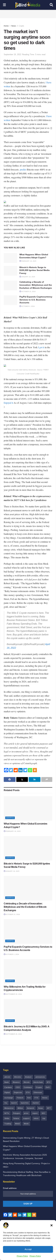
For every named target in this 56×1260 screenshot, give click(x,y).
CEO (18, 1087)
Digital (7, 1092)
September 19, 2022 (12, 54)
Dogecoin (18, 1092)
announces (40, 1077)
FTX (36, 1098)
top (44, 1118)
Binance (16, 1082)
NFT (49, 1108)
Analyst (28, 1077)
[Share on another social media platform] (46, 779)
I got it (41, 347)
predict (23, 169)
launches (25, 1103)
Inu (5, 1103)
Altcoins (17, 1077)
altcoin (7, 1077)
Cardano (8, 1087)
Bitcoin (27, 1082)
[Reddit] (16, 770)
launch (14, 1103)
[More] (35, 770)
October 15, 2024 (28, 291)
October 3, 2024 (28, 306)
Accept (28, 1249)
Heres (44, 1098)
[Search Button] (51, 5)
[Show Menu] (4, 5)
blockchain (38, 1082)
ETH (28, 1092)
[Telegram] (25, 770)
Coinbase (28, 1087)
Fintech (20, 1098)
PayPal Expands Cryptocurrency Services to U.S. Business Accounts (35, 299)
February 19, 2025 (28, 261)
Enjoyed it (8, 402)
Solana (16, 1118)
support (26, 1118)
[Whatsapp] (30, 770)
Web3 (17, 1124)
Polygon (16, 1113)
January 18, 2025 (28, 277)
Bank (6, 1082)
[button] (51, 1225)
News (13, 26)
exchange (8, 1098)
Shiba (6, 1118)
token (36, 1118)
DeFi (48, 1087)
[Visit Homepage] (28, 5)
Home (6, 26)
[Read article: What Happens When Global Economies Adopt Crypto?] (10, 258)
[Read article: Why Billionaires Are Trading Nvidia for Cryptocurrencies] (28, 971)
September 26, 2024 (13, 1034)
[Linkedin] (20, 770)
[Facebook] (6, 770)
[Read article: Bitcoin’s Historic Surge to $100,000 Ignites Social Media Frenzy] (10, 271)
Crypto (21, 26)
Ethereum (38, 1092)
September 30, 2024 (13, 994)
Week (26, 1124)
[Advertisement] (28, 13)
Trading (7, 1124)
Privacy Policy (22, 1256)
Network (30, 1108)
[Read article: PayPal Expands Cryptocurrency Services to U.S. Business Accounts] (10, 300)
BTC (49, 1082)
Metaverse (9, 1108)
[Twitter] (11, 770)
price (26, 1113)
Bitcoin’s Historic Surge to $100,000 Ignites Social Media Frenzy (34, 270)
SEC (43, 1113)
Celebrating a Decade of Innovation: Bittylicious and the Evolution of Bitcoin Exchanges (35, 285)
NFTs (6, 1113)
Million (20, 1108)
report (35, 1113)
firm (29, 1098)
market (36, 1103)
